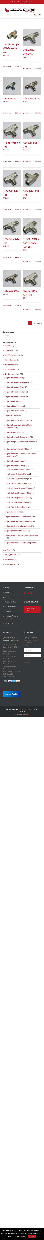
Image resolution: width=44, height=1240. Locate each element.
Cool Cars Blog (10, 607)
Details (19, 66)
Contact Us (8, 623)
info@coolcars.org (12, 640)
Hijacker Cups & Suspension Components (21, 442)
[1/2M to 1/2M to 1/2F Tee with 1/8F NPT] (32, 226)
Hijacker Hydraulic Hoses (15, 461)
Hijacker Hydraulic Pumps (15, 392)
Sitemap (22, 711)
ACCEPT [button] (31, 1236)
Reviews (7, 611)
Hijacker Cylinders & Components (18, 526)
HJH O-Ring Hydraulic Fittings (18, 502)
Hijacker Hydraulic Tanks (15, 411)
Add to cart (8, 66)
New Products (9, 365)
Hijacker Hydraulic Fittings (16, 466)
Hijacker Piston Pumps (14, 406)
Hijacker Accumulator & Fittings (17, 449)
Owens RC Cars (10, 602)
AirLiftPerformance (11, 355)
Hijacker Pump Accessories (16, 531)
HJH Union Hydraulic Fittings (18, 474)
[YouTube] (31, 593)
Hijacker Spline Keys (13, 432)
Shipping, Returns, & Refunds (11, 617)
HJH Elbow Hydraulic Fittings (18, 479)
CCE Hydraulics (10, 555)
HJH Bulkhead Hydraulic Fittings (19, 493)
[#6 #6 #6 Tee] (12, 86)
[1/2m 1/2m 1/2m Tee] (12, 226)
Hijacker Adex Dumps (14, 512)
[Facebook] (24, 593)
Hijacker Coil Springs (13, 401)
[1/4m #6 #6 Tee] (12, 278)
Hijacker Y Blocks (12, 416)
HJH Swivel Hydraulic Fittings (18, 498)
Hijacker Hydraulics (11, 374)
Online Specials (10, 360)
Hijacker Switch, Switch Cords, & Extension (22, 536)
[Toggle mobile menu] (40, 15)
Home (6, 588)
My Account (8, 592)
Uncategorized (9, 564)
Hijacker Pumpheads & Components (19, 517)
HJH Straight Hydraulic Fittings (18, 469)
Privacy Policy (28, 709)
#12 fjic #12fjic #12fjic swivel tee (11, 48)
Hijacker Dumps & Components (17, 437)
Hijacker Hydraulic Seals (15, 387)
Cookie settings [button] (19, 1236)
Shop (6, 597)
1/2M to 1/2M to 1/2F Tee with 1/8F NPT (31, 243)
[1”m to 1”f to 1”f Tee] (12, 130)
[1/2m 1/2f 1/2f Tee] (12, 178)
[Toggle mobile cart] (35, 15)
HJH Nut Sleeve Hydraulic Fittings (19, 488)
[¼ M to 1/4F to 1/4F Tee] (32, 278)
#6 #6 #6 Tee (9, 98)
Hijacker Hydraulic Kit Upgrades (17, 382)
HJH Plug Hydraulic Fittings (17, 507)
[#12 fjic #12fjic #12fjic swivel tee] (12, 35)
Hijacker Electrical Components (17, 420)
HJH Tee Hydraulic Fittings (17, 483)
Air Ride (7, 550)
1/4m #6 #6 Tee (11, 291)
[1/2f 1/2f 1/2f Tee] (32, 130)
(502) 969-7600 (11, 638)
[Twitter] (28, 593)
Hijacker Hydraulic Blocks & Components (21, 543)
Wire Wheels (9, 560)
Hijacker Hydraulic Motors (15, 397)
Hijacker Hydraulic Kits (14, 378)
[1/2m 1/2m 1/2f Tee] (32, 178)
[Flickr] (34, 593)
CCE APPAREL (9, 369)
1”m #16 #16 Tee (31, 98)
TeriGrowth (26, 714)
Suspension (8, 350)
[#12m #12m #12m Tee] (32, 37)
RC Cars (7, 346)
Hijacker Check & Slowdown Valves (19, 521)
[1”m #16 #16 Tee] (32, 86)
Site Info (35, 709)
